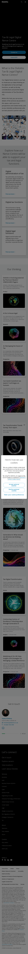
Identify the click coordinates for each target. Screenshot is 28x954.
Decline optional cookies (14, 490)
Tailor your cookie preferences (14, 495)
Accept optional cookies (14, 485)
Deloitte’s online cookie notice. (16, 478)
